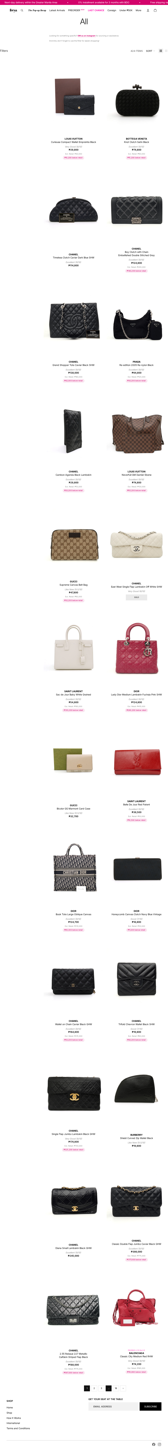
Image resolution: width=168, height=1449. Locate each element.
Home (10, 1407)
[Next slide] (98, 95)
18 (116, 1388)
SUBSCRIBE (150, 1406)
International (13, 1423)
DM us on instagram (87, 36)
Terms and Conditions (18, 1428)
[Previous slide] (48, 95)
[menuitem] (37, 10)
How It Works (14, 1418)
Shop (9, 1412)
